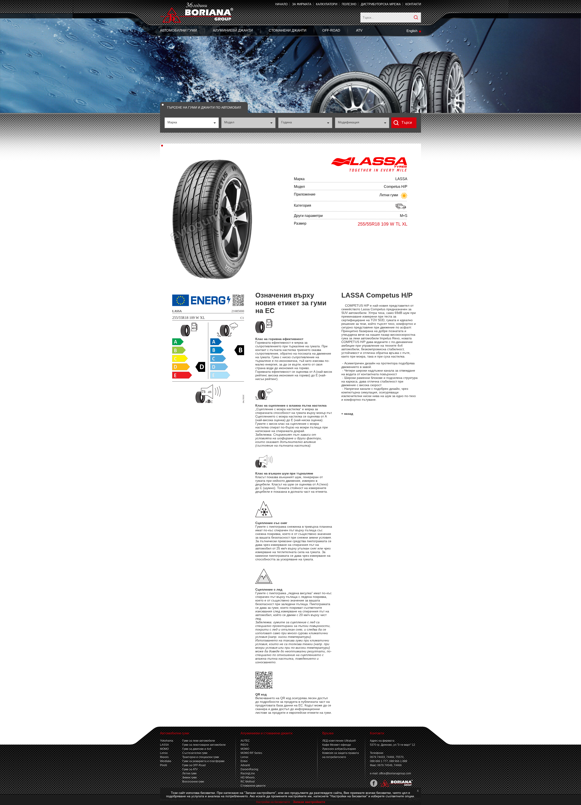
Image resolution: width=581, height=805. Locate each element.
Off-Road (331, 30)
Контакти (413, 4)
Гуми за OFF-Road (194, 765)
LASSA (164, 744)
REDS (244, 744)
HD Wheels (248, 777)
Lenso (164, 753)
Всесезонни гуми (193, 781)
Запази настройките (309, 802)
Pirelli (163, 765)
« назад (347, 413)
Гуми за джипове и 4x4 (196, 748)
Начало (281, 4)
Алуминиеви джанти (233, 30)
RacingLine (248, 773)
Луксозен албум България (339, 748)
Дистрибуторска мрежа (381, 4)
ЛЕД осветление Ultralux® (339, 740)
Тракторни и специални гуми (200, 757)
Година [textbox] (286, 122)
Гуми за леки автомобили (198, 740)
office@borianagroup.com (395, 773)
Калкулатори (326, 4)
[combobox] (192, 122)
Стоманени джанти (287, 30)
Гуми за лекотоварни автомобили (204, 744)
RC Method (248, 781)
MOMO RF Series (251, 753)
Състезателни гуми (194, 753)
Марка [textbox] (172, 122)
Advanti (245, 765)
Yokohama (166, 740)
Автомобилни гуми (178, 30)
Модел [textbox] (229, 122)
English (411, 31)
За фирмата (301, 4)
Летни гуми (189, 773)
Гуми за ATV (190, 769)
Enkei (244, 761)
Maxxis (164, 757)
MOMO (164, 748)
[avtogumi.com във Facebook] (373, 786)
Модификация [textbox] (348, 122)
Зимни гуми (189, 777)
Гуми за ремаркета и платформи (203, 761)
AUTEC (245, 740)
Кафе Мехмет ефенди (336, 744)
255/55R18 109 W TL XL (382, 223)
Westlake (165, 761)
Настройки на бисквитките (273, 802)
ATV (359, 30)
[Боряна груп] (395, 786)
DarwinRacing (249, 769)
